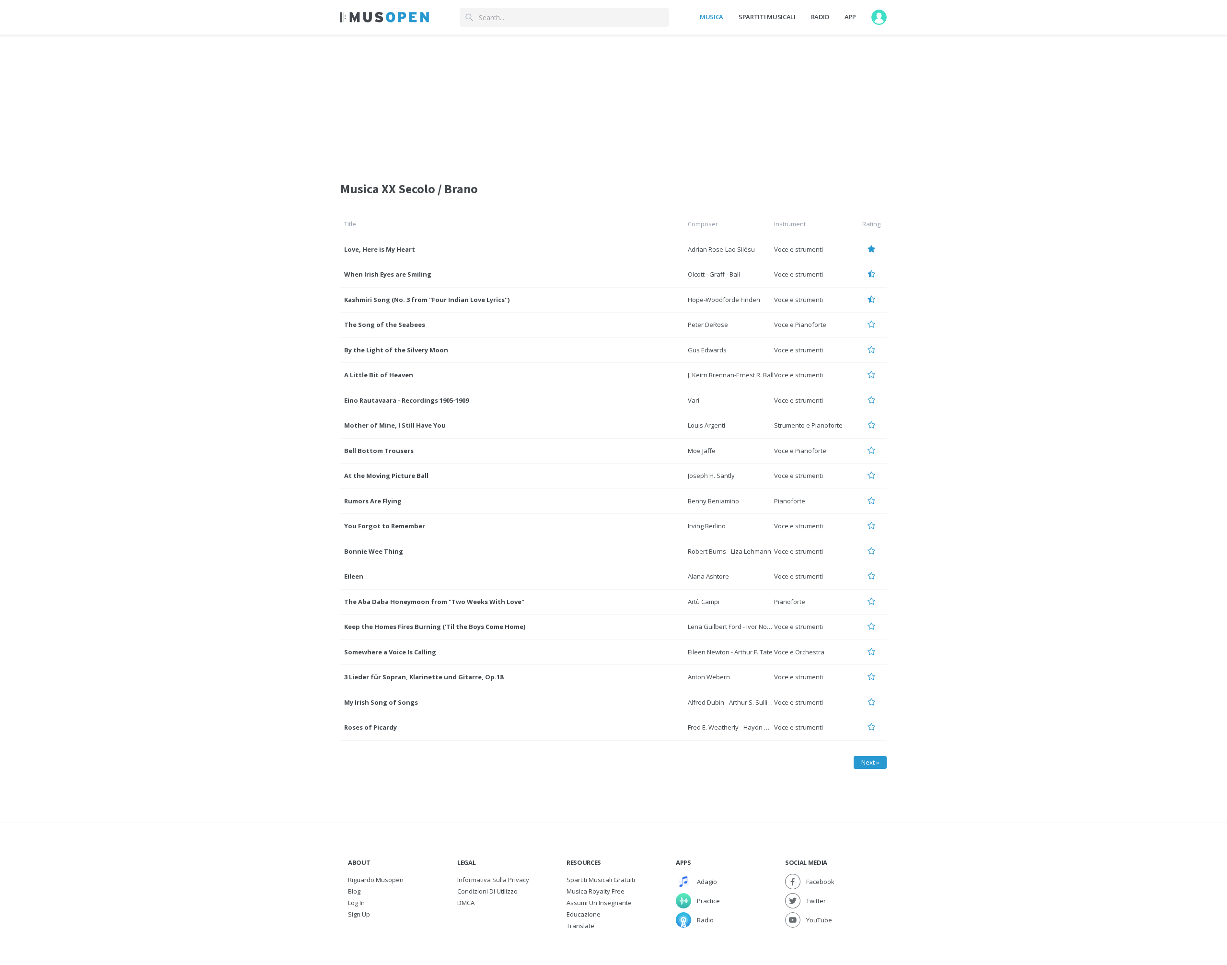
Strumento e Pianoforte (808, 425)
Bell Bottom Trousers (379, 450)
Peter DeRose (708, 324)
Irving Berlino (707, 526)
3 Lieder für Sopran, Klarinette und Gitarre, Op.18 (423, 677)
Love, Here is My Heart (379, 249)
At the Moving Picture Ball (386, 475)
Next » (870, 762)
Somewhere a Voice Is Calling (390, 652)
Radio (820, 16)
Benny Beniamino (713, 501)
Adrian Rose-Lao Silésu (721, 249)
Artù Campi (703, 601)
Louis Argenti (706, 425)
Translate (580, 925)
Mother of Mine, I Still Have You (395, 425)
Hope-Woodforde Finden (724, 299)
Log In (356, 902)
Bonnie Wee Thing (373, 551)
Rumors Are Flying (373, 501)
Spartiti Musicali (767, 16)
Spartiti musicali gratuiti (601, 879)
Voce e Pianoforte (800, 324)
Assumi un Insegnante (599, 902)
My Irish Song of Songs (381, 702)
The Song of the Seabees (384, 324)
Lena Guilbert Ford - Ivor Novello (734, 626)
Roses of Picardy (370, 727)
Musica (711, 16)
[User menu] (879, 17)
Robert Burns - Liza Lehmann (729, 551)
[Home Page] (384, 17)
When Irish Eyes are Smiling (387, 274)
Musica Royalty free (596, 891)
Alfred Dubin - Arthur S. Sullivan (733, 702)
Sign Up (359, 914)
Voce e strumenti (798, 249)
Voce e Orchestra (799, 652)
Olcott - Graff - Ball (714, 274)
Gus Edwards (707, 350)
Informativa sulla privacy (493, 879)
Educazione (584, 914)
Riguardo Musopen (376, 879)
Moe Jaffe (702, 450)
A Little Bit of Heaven (378, 375)
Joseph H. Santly (711, 475)
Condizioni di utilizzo (487, 891)
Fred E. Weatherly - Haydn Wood (734, 727)
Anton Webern (709, 677)
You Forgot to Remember (384, 526)
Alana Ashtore (708, 576)
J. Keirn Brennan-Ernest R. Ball (731, 375)
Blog (354, 891)
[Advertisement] (613, 102)
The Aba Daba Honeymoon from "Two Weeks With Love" (434, 601)
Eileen (353, 576)
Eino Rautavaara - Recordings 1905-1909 (406, 400)
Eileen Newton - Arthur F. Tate (730, 652)
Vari (693, 400)
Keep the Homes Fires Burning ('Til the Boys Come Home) (434, 626)
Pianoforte (789, 501)
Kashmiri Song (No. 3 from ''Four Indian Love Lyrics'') (426, 299)
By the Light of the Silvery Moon (396, 350)
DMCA (466, 902)
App (850, 16)
